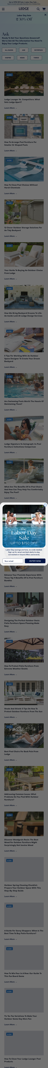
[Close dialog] (45, 505)
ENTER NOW (35, 561)
